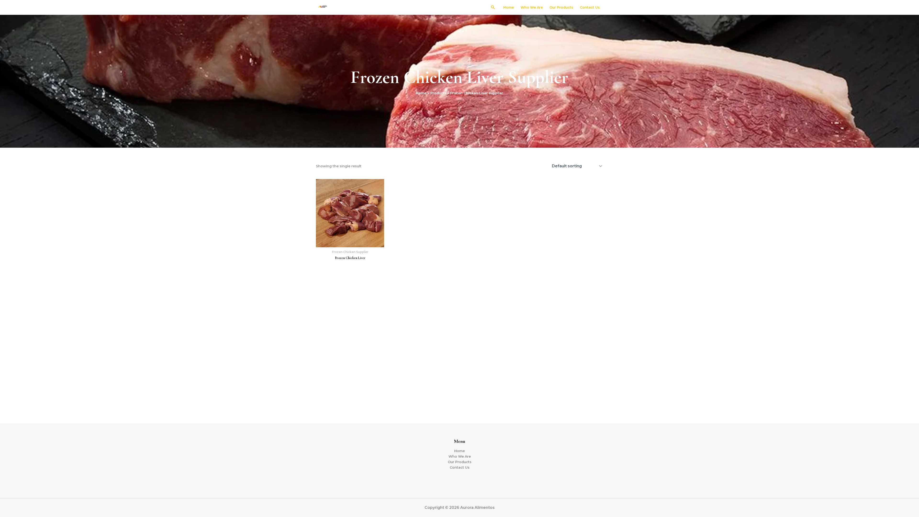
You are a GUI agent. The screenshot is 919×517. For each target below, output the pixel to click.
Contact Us (590, 7)
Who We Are (532, 7)
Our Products (561, 7)
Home (508, 7)
